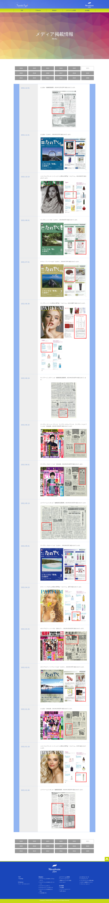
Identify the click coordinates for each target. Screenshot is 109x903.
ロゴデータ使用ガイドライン (86, 882)
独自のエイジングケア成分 (65, 880)
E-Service (38, 10)
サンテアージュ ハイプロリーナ (46, 887)
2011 (61, 78)
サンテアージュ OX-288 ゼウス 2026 (46, 890)
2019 (34, 73)
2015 (87, 73)
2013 (34, 78)
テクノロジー (63, 882)
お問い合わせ (63, 891)
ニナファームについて (64, 878)
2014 (21, 78)
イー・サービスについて (24, 883)
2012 (47, 78)
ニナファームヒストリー (65, 889)
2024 (47, 68)
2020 (21, 73)
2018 (47, 73)
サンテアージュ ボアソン (45, 885)
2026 (21, 68)
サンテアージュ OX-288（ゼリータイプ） (47, 883)
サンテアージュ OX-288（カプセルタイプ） (47, 879)
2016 (74, 73)
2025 (34, 68)
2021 (87, 68)
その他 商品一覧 (43, 892)
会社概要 (62, 887)
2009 (87, 78)
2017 (61, 73)
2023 (61, 68)
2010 (74, 78)
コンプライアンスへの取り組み (87, 880)
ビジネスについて (84, 878)
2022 (74, 68)
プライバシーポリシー (85, 884)
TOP (22, 10)
